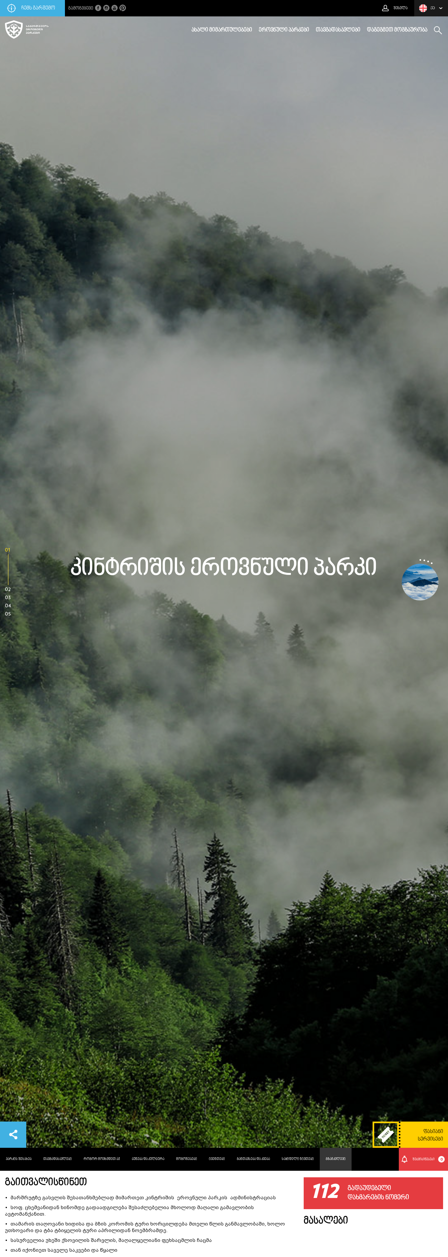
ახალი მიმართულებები (222, 30)
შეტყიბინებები (428, 1159)
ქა (432, 8)
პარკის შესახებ (18, 1159)
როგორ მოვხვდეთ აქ (102, 1159)
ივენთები (217, 1159)
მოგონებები (186, 1159)
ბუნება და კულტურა (148, 1159)
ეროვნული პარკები (284, 30)
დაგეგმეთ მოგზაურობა (397, 30)
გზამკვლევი (336, 1159)
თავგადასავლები (338, 30)
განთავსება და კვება (253, 1159)
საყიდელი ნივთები (298, 1159)
